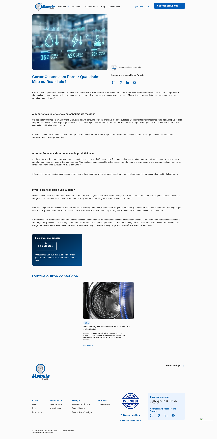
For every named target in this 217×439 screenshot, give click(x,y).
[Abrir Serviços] (81, 7)
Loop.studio (49, 432)
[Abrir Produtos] (68, 7)
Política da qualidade (130, 415)
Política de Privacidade (130, 421)
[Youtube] (173, 415)
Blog (87, 323)
